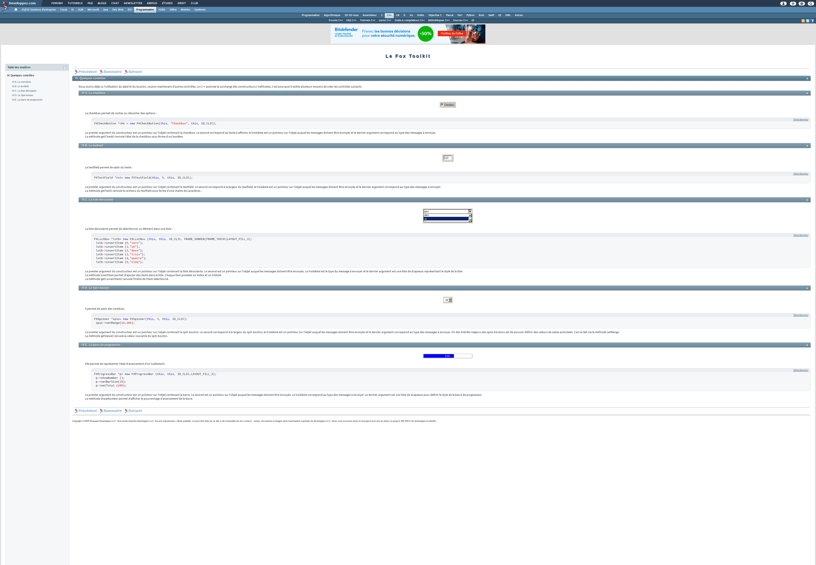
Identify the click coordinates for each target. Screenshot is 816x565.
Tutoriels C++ (367, 20)
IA (72, 9)
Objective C (435, 15)
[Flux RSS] (803, 21)
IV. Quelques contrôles (20, 75)
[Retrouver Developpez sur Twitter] (807, 21)
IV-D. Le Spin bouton (22, 95)
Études (167, 3)
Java (105, 9)
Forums (57, 3)
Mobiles (185, 9)
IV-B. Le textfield (20, 86)
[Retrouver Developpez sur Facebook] (812, 21)
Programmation (145, 9)
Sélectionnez (800, 119)
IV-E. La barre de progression (27, 99)
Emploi (151, 3)
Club (194, 3)
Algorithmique (332, 15)
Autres (519, 15)
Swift (491, 15)
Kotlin (420, 15)
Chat (115, 3)
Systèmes (200, 9)
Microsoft (93, 9)
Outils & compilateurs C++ (410, 20)
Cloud (63, 9)
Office (173, 9)
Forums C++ (336, 20)
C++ (389, 15)
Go (411, 15)
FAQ (90, 3)
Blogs (101, 3)
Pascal (449, 15)
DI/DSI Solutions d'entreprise (39, 9)
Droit (181, 3)
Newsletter (132, 3)
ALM (80, 9)
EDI (130, 9)
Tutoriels (75, 3)
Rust (481, 15)
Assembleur (370, 15)
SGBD (161, 9)
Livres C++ (385, 20)
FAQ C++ (351, 20)
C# (397, 15)
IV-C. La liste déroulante (24, 90)
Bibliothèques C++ (439, 20)
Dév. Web (117, 9)
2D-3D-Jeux (351, 15)
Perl (460, 15)
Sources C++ (460, 20)
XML (508, 15)
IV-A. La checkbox (21, 82)
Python (470, 15)
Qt (499, 15)
